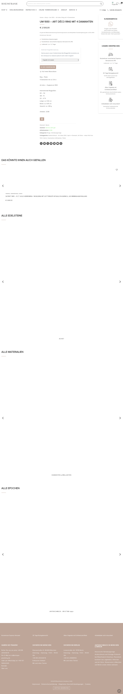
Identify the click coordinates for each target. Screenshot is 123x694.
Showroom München (42, 645)
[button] (48, 71)
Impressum (36, 684)
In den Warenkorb (48, 67)
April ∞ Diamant (72, 135)
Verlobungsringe (56, 133)
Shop (46, 17)
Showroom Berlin (72, 645)
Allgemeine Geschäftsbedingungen (71, 684)
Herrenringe (14, 193)
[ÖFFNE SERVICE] (76, 10)
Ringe (49, 133)
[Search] (101, 3)
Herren (8, 193)
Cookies (88, 684)
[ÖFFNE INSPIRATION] (36, 10)
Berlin (45, 138)
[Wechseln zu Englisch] (113, 4)
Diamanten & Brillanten (55, 138)
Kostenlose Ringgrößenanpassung (49, 49)
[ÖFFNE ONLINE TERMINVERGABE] (58, 10)
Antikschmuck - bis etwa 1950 (57, 135)
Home (41, 17)
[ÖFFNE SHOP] (6, 10)
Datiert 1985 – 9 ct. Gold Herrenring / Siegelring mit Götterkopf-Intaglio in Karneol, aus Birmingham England (46, 196)
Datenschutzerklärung (49, 684)
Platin (64, 138)
